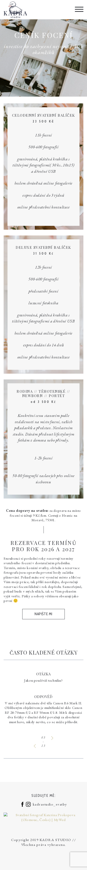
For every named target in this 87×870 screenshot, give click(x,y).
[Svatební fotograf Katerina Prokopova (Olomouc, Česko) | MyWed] (43, 816)
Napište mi (43, 614)
